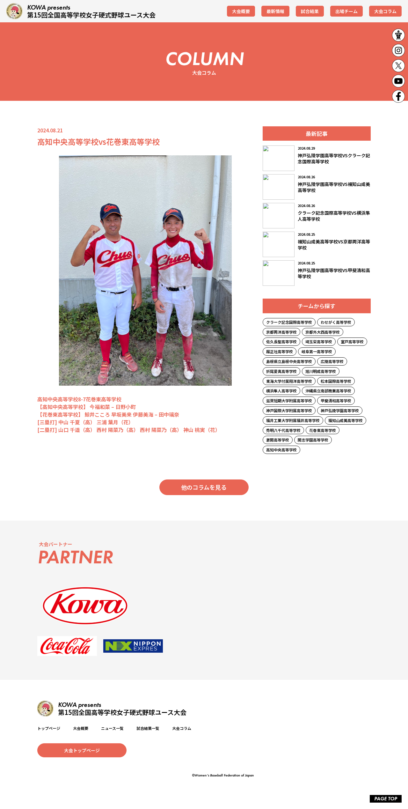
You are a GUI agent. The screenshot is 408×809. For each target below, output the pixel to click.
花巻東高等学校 (322, 430)
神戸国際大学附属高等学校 (289, 410)
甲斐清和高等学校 (336, 400)
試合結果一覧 (147, 728)
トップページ (48, 728)
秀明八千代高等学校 (283, 430)
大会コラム (385, 11)
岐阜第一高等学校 (317, 351)
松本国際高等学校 (336, 381)
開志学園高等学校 (313, 439)
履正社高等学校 (279, 351)
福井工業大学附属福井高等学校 (293, 420)
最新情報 (275, 11)
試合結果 (310, 11)
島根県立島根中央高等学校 (289, 361)
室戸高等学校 (352, 341)
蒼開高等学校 (277, 439)
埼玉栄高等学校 (318, 341)
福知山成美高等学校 (345, 420)
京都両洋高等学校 (281, 332)
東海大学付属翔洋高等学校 (289, 381)
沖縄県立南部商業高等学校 (328, 390)
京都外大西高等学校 (322, 332)
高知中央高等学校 (281, 449)
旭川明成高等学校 (320, 371)
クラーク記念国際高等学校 (289, 322)
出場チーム (346, 11)
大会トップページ (82, 750)
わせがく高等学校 (336, 322)
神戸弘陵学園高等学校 (340, 410)
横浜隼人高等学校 (281, 390)
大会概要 (241, 11)
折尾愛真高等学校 (281, 371)
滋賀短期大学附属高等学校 (289, 400)
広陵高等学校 (332, 361)
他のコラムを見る (204, 487)
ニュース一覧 (112, 728)
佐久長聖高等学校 (281, 341)
